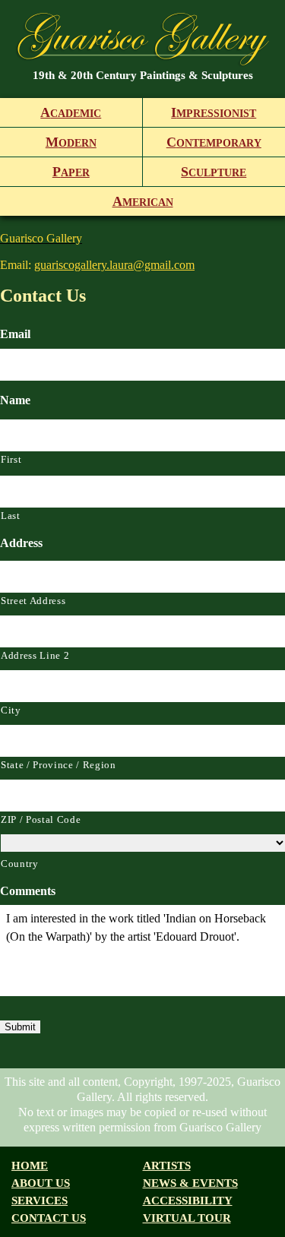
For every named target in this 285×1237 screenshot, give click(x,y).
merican (142, 201)
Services (39, 1200)
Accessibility (188, 1200)
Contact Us (48, 1218)
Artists (167, 1165)
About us (40, 1183)
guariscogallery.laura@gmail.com (114, 264)
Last (11, 515)
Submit (20, 1027)
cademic (70, 112)
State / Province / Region (58, 764)
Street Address (33, 600)
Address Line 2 (35, 655)
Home (29, 1165)
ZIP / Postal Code (41, 819)
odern (71, 142)
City (11, 710)
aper (71, 171)
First (11, 459)
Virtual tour (187, 1218)
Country (20, 863)
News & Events (190, 1183)
